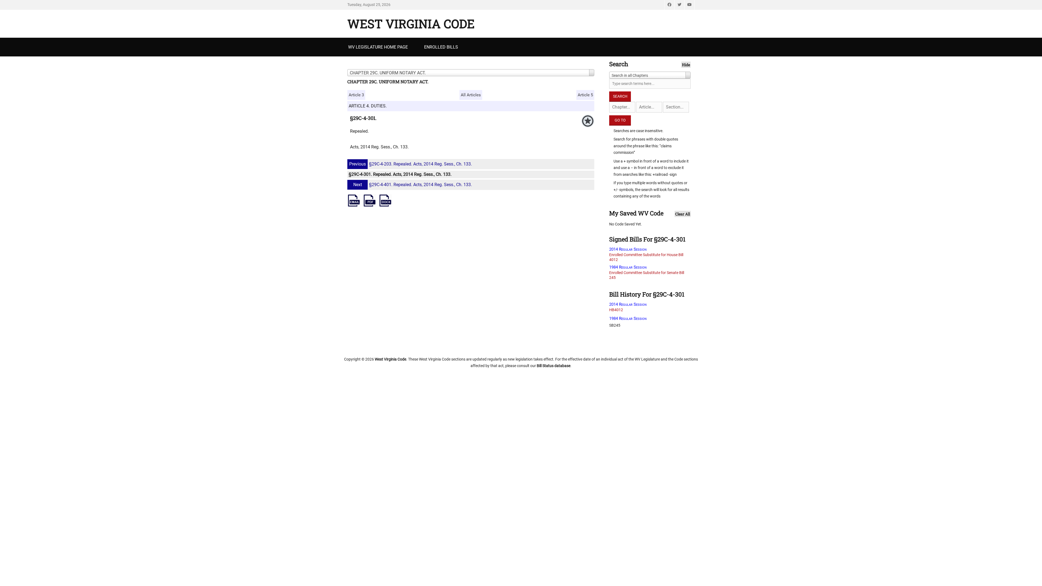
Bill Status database (553, 366)
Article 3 (356, 95)
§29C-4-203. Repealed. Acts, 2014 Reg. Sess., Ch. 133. (410, 164)
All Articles (471, 95)
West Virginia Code (411, 23)
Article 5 (585, 95)
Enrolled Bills (441, 47)
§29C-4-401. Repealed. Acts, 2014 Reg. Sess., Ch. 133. (412, 184)
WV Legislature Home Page (378, 47)
